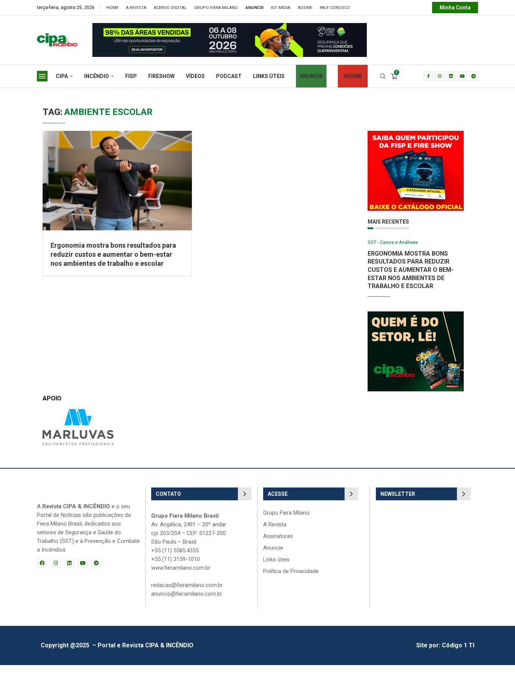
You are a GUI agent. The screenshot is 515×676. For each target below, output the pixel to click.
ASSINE (352, 76)
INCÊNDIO (96, 76)
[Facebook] (428, 76)
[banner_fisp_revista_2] (229, 26)
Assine (305, 7)
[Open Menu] (42, 76)
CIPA (62, 76)
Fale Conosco (335, 7)
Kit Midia (280, 7)
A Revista (136, 7)
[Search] (382, 77)
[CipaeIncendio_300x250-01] (416, 315)
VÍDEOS (195, 76)
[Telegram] (473, 76)
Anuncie (273, 548)
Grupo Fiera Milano (216, 7)
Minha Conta (455, 8)
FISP (131, 76)
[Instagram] (439, 76)
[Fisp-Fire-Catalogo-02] (416, 134)
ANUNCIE (311, 76)
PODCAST (229, 76)
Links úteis (276, 560)
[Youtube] (462, 76)
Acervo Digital (170, 7)
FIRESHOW (161, 76)
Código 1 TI (458, 645)
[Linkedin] (450, 76)
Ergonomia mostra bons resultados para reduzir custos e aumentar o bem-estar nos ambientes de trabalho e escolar (113, 254)
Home (112, 7)
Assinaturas (278, 536)
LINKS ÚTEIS (269, 76)
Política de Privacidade (291, 571)
